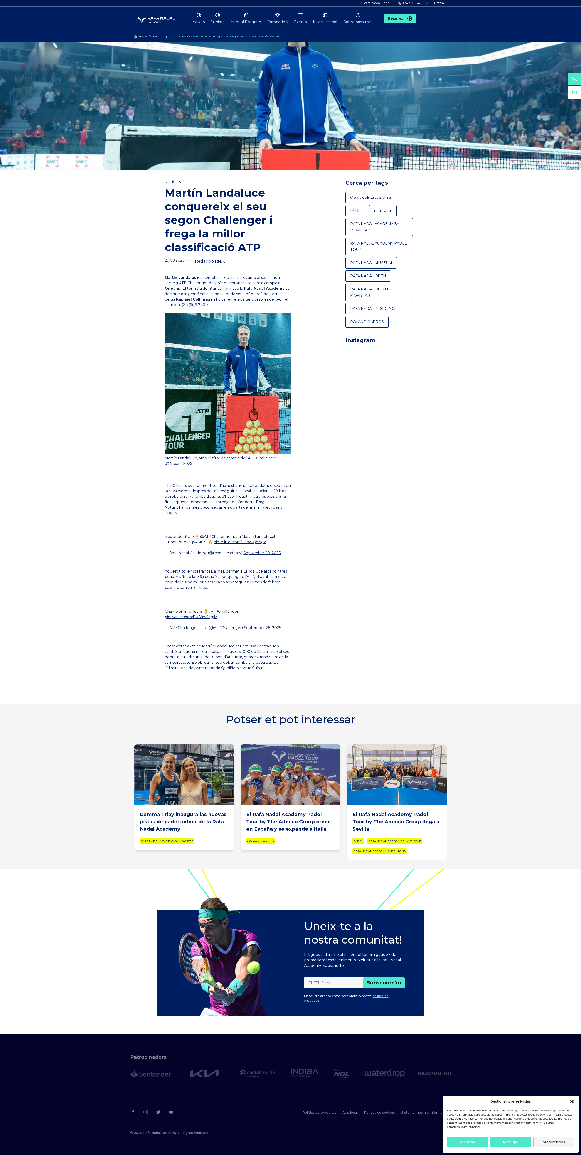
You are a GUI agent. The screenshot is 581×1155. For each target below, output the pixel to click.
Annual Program (246, 22)
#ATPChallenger (223, 611)
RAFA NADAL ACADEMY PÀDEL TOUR (378, 246)
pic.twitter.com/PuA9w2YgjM (191, 617)
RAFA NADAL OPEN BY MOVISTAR (371, 292)
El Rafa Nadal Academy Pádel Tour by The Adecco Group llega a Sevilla (395, 822)
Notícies (158, 36)
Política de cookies (379, 1113)
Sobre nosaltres (358, 22)
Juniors (217, 22)
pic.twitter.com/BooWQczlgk (240, 542)
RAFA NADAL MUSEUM (371, 263)
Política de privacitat (319, 1113)
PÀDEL (356, 210)
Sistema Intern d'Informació (424, 1113)
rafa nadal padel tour (260, 841)
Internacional (325, 22)
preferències (553, 1142)
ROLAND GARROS (367, 322)
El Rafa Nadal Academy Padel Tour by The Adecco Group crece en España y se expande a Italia (288, 822)
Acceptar (467, 1142)
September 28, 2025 (262, 553)
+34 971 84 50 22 (415, 3)
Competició (277, 22)
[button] (572, 1101)
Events (300, 22)
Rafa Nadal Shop (376, 3)
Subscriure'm (384, 983)
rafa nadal (383, 210)
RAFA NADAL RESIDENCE (373, 308)
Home (143, 36)
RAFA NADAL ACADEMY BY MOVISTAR (374, 227)
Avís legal (350, 1113)
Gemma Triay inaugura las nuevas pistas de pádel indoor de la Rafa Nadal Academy (183, 822)
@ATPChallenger (216, 536)
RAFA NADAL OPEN (368, 276)
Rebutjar (510, 1142)
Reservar (396, 18)
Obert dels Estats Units (371, 197)
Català (439, 3)
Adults (199, 22)
